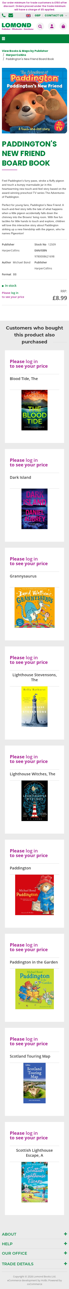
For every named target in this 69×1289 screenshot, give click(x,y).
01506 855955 (4, 15)
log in (14, 293)
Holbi (44, 1280)
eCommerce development (22, 1280)
